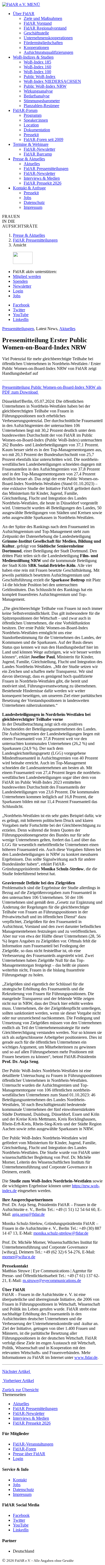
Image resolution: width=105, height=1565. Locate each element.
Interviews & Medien (42, 178)
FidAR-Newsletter (39, 149)
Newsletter (22, 286)
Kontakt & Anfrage (29, 188)
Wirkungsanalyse (38, 91)
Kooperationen (36, 47)
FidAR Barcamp (38, 154)
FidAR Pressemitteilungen (46, 168)
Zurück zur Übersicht (20, 1389)
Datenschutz (34, 202)
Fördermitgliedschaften (43, 42)
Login (18, 291)
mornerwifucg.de (18, 1257)
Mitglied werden (27, 276)
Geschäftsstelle (36, 33)
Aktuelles (32, 163)
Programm (32, 115)
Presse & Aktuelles (29, 159)
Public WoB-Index (39, 76)
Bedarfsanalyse (37, 96)
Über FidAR (23, 13)
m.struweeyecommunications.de (52, 1280)
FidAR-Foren (24, 1449)
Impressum (33, 207)
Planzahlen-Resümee (41, 105)
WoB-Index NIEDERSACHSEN (52, 81)
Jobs (27, 197)
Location (31, 125)
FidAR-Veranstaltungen (33, 1444)
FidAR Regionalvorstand (45, 28)
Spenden (20, 281)
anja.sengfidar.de (28, 1214)
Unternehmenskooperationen (48, 38)
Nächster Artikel (16, 1371)
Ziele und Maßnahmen (43, 18)
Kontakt (20, 1480)
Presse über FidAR (29, 1453)
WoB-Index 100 (37, 71)
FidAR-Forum (25, 110)
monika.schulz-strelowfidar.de (60, 1233)
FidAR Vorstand (38, 23)
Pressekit (31, 134)
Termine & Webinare (30, 144)
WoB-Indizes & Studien (33, 57)
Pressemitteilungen (18, 328)
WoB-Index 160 (37, 67)
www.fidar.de (85, 1357)
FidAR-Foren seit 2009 (43, 139)
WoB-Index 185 (37, 62)
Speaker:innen (36, 120)
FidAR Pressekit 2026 (42, 183)
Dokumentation (37, 130)
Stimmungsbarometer (42, 100)
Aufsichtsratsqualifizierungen (48, 52)
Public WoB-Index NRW (45, 86)
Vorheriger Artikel (18, 1380)
